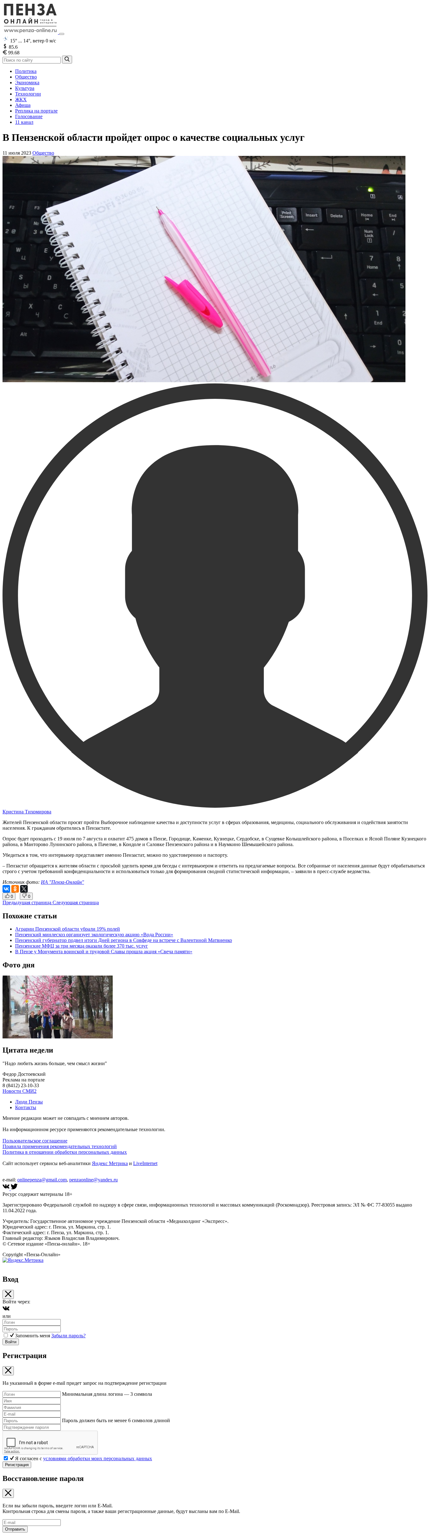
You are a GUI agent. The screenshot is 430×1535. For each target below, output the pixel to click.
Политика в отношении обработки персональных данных (65, 1152)
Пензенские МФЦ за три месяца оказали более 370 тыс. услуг (81, 946)
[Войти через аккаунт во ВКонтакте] (6, 1310)
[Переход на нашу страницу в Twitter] (14, 1188)
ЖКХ (21, 99)
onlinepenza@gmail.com (42, 1179)
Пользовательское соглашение (35, 1140)
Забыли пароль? (68, 1335)
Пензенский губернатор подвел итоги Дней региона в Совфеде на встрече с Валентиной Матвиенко (123, 940)
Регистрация (17, 1464)
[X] (24, 889)
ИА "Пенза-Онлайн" (62, 882)
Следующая (76, 902)
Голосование (28, 116)
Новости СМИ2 (20, 1091)
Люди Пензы (29, 1101)
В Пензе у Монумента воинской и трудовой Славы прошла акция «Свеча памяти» (103, 951)
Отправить (15, 1529)
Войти (10, 1342)
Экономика (27, 82)
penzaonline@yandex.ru (93, 1179)
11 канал (24, 122)
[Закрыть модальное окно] (8, 1294)
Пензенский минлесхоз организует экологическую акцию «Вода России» (94, 934)
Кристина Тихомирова (27, 811)
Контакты (25, 1107)
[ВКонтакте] (6, 889)
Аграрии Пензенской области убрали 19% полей (67, 929)
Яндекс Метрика (110, 1163)
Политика (26, 71)
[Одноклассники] (15, 889)
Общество (26, 77)
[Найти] (67, 59)
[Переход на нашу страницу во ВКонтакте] (7, 1188)
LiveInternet (145, 1163)
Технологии (28, 93)
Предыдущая (27, 902)
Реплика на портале (36, 110)
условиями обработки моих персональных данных (97, 1458)
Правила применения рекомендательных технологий (60, 1146)
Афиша (23, 105)
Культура (24, 88)
